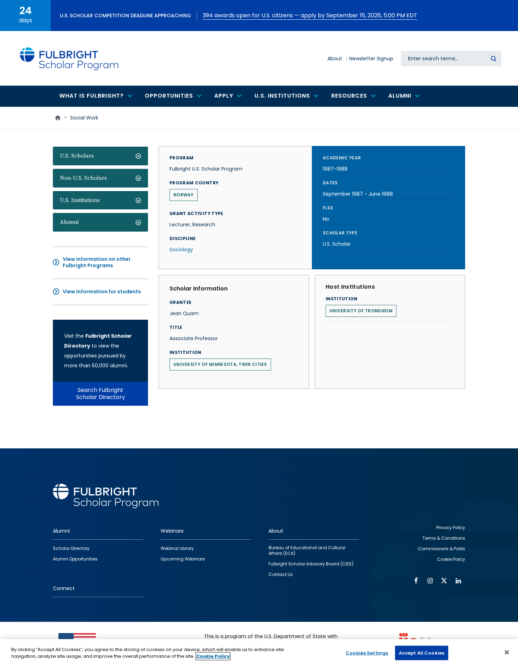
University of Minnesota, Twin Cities (220, 364)
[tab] (100, 156)
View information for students (102, 291)
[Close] (506, 652)
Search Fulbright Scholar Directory (100, 393)
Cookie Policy (213, 656)
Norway (183, 195)
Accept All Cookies (421, 653)
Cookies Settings (367, 653)
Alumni (69, 222)
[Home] (69, 58)
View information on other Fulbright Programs (97, 262)
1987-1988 (335, 168)
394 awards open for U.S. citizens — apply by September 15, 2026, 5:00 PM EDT (310, 15)
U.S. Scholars (77, 155)
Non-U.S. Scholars (83, 178)
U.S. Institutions (80, 200)
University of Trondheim (361, 311)
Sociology (181, 249)
